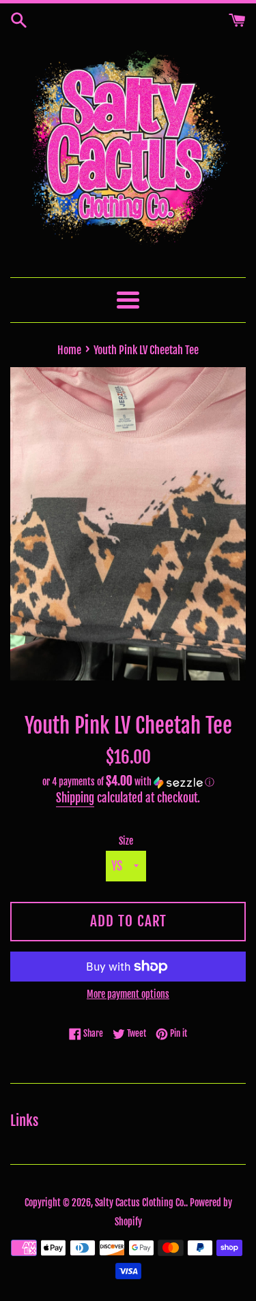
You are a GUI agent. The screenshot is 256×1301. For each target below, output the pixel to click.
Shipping (75, 798)
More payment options (128, 994)
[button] (128, 782)
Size (126, 840)
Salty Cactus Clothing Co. (140, 1202)
